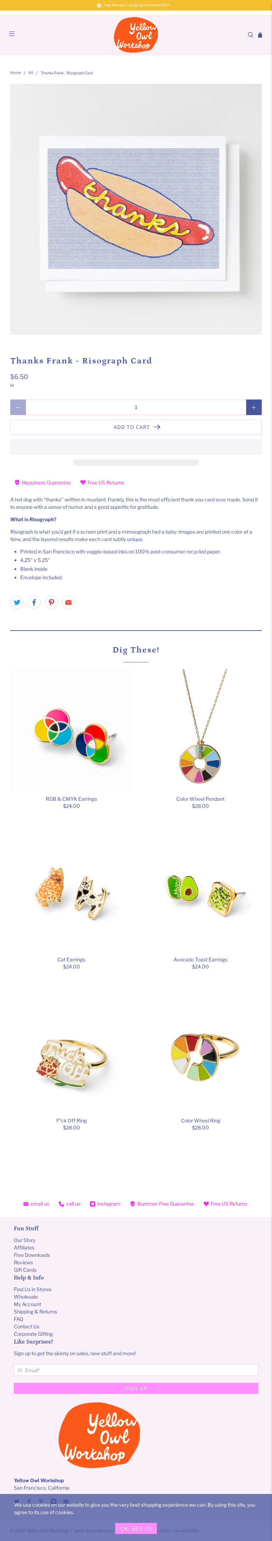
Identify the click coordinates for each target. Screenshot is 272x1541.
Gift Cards (25, 1270)
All (30, 73)
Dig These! (136, 650)
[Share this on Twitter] (17, 602)
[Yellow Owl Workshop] (136, 34)
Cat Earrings (71, 959)
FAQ (18, 1319)
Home (15, 73)
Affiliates (24, 1247)
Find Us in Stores (32, 1289)
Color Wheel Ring (200, 1120)
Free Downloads (32, 1255)
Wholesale (26, 1297)
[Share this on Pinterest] (51, 602)
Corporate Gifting (33, 1334)
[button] (136, 447)
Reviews (23, 1262)
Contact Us (26, 1326)
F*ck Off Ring (71, 1120)
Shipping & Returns (35, 1312)
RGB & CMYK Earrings (71, 799)
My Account (27, 1304)
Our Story (24, 1240)
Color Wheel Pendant (200, 799)
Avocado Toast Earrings (200, 959)
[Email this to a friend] (68, 602)
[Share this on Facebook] (34, 602)
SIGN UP (136, 1388)
